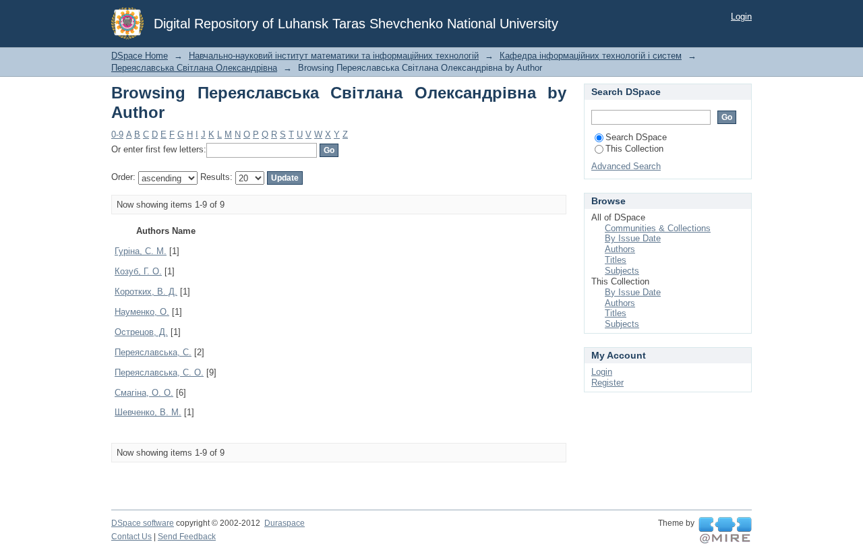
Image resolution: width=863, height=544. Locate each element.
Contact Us (131, 536)
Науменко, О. (142, 312)
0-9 (117, 134)
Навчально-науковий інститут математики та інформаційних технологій (334, 56)
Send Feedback (187, 536)
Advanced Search (626, 166)
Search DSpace (636, 137)
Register (607, 382)
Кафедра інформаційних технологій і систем (591, 56)
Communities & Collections (658, 228)
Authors (620, 249)
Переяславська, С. (153, 352)
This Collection (634, 149)
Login (741, 16)
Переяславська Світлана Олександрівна (194, 68)
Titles (615, 260)
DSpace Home (139, 56)
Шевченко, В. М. (148, 412)
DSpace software (142, 523)
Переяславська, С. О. (159, 372)
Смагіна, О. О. (144, 393)
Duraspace (284, 523)
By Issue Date (633, 238)
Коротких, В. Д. (146, 291)
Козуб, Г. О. (138, 271)
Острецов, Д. (141, 332)
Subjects (622, 271)
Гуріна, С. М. (141, 251)
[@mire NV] (725, 530)
